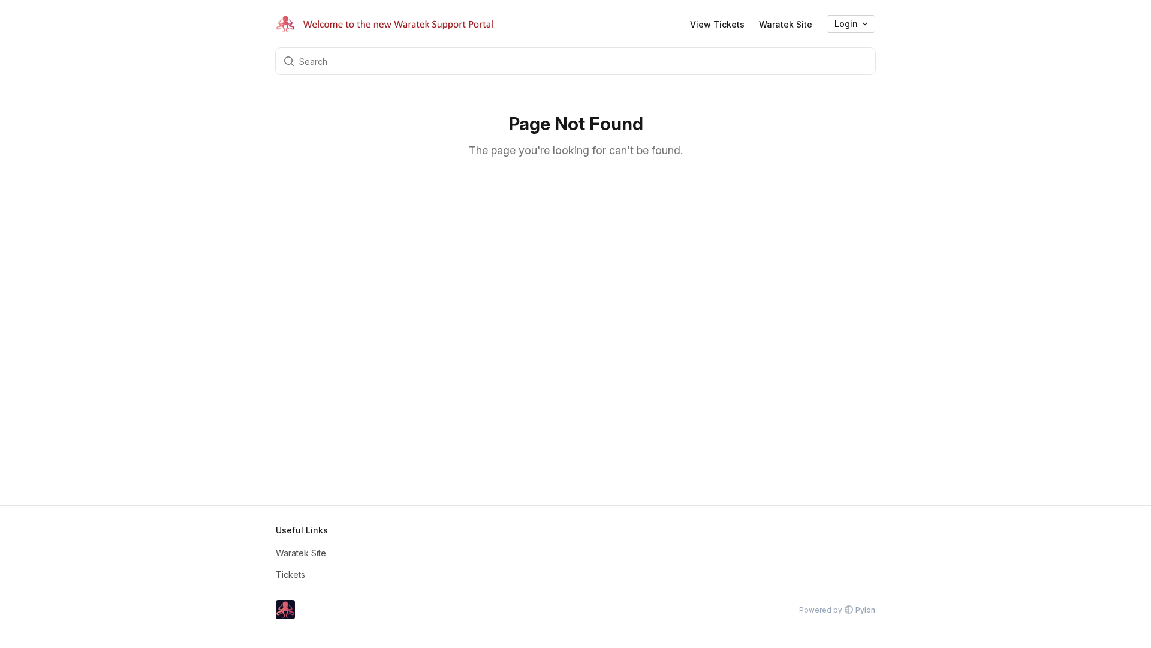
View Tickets (717, 24)
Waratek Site (785, 24)
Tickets (290, 574)
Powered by (837, 609)
